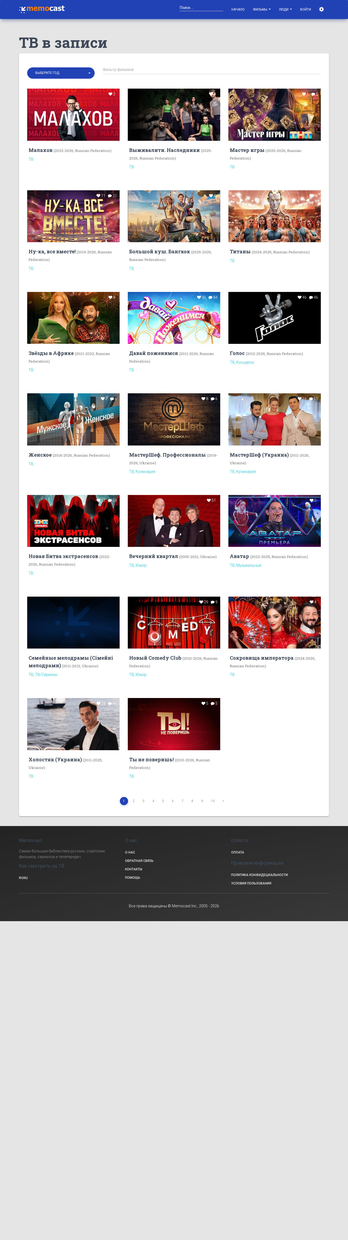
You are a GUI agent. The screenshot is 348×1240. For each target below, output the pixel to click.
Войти (305, 9)
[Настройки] (322, 9)
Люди (284, 9)
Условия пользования (251, 883)
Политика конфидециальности (259, 875)
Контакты (133, 869)
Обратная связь (139, 861)
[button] (61, 73)
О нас (130, 852)
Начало (238, 9)
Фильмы (260, 9)
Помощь (132, 878)
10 (213, 801)
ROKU (23, 878)
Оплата (237, 852)
